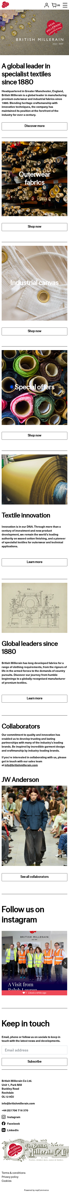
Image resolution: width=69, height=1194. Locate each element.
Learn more (34, 562)
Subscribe (34, 1061)
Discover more (35, 126)
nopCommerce (42, 1190)
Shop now (34, 226)
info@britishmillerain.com (21, 765)
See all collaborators (34, 877)
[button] (63, 821)
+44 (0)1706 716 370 (15, 1110)
